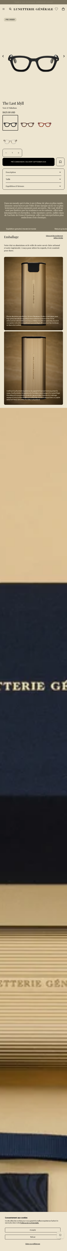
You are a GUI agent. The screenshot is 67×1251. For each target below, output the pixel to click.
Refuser (32, 1237)
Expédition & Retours (15, 186)
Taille (8, 179)
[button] (3, 56)
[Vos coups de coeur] (56, 9)
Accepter (33, 1230)
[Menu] (3, 9)
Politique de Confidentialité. (29, 1223)
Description (11, 172)
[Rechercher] (10, 9)
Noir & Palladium (9, 108)
